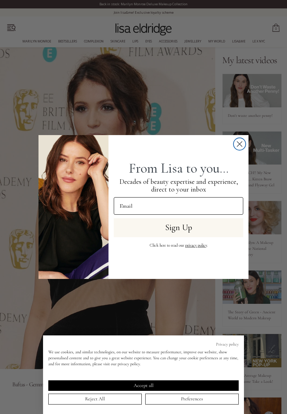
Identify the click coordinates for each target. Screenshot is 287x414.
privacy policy (196, 245)
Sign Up (178, 227)
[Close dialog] (239, 144)
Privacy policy (227, 344)
